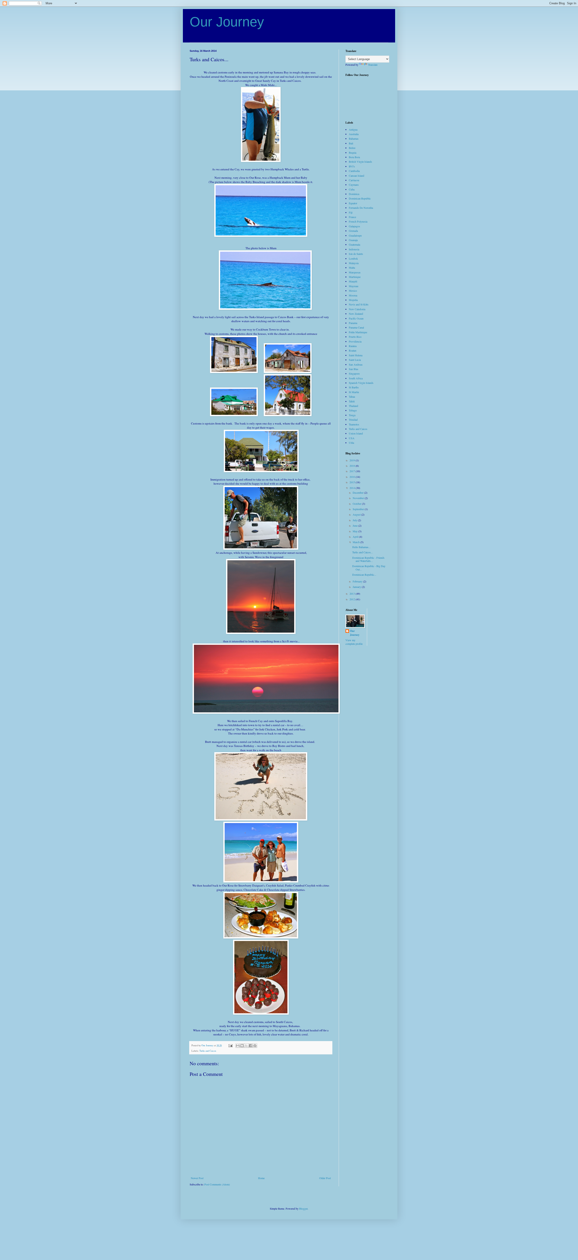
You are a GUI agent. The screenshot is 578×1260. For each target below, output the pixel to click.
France (352, 217)
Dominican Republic (360, 198)
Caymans (354, 184)
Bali (351, 143)
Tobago (353, 410)
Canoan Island (356, 175)
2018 (353, 465)
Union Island (356, 433)
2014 (353, 488)
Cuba (351, 189)
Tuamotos (354, 424)
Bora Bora (354, 157)
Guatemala (354, 244)
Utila (351, 442)
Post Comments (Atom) (217, 1184)
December (358, 492)
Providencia (355, 341)
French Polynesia (358, 221)
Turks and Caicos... (362, 552)
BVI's (352, 166)
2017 (353, 471)
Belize (352, 148)
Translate (373, 64)
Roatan (352, 350)
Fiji (350, 212)
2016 (353, 477)
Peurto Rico (355, 336)
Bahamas (354, 138)
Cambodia (354, 171)
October (357, 503)
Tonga (352, 415)
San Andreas (356, 364)
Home (261, 1178)
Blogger (303, 1208)
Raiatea (353, 346)
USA (351, 438)
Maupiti (353, 281)
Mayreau (353, 286)
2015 (353, 482)
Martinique (355, 277)
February (358, 581)
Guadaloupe (355, 235)
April (356, 536)
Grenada (353, 230)
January (357, 587)
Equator (353, 203)
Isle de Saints (356, 254)
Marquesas (355, 272)
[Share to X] (246, 1045)
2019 (353, 460)
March (356, 542)
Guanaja (353, 240)
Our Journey (227, 21)
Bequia (352, 152)
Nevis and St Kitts (358, 304)
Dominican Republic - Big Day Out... (368, 567)
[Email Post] (230, 1045)
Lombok (353, 258)
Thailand (353, 406)
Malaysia (354, 263)
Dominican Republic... (364, 574)
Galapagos (354, 226)
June (355, 525)
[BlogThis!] (242, 1045)
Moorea (353, 295)
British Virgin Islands (360, 161)
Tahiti (352, 401)
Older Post (325, 1178)
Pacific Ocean (356, 318)
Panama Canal (356, 327)
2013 (353, 593)
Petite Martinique (358, 332)
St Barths (354, 387)
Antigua (353, 129)
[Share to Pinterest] (255, 1045)
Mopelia (353, 300)
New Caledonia (357, 309)
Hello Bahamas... (361, 547)
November (359, 498)
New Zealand (356, 313)
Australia (354, 134)
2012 (353, 599)
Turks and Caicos (207, 1050)
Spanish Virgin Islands (361, 383)
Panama (353, 323)
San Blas (353, 369)
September (359, 509)
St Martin (354, 392)
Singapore (354, 373)
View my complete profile (354, 642)
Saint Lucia (355, 359)
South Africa (356, 378)
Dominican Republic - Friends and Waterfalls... (368, 559)
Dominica (354, 194)
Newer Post (197, 1178)
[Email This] (237, 1045)
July (355, 520)
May (355, 531)
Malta (352, 267)
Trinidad (353, 419)
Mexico (353, 290)
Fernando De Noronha (361, 207)
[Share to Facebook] (250, 1045)
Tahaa (352, 396)
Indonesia (354, 249)
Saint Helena (355, 355)
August (357, 514)
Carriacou (354, 180)
